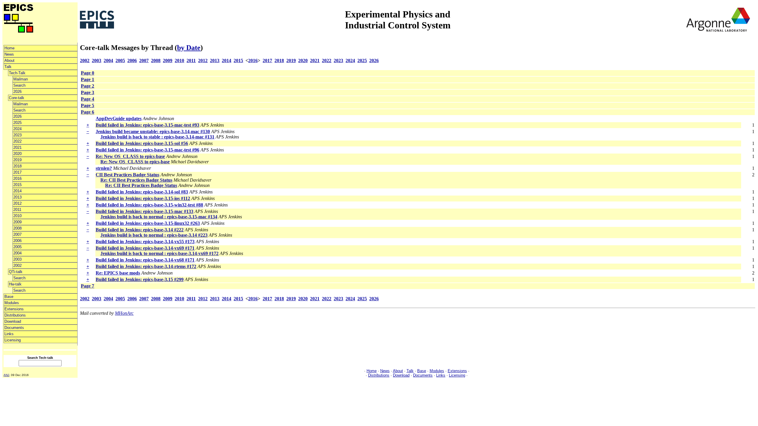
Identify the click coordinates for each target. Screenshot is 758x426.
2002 (17, 265)
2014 (17, 191)
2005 (17, 247)
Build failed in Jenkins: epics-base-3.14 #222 (140, 229)
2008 (17, 228)
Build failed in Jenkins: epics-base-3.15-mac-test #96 (147, 149)
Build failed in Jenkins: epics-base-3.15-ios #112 (143, 198)
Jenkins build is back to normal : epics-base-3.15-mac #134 (158, 216)
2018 (17, 166)
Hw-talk (15, 284)
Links (9, 334)
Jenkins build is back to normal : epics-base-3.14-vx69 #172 (159, 253)
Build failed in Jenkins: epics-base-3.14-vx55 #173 (145, 241)
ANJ (6, 375)
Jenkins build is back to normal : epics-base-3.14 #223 (154, 235)
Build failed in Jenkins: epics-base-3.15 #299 (140, 279)
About (9, 60)
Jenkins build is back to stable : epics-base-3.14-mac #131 (157, 136)
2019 (17, 160)
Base (8, 296)
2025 (17, 122)
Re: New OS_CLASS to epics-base (130, 156)
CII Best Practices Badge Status (127, 174)
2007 (17, 234)
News (9, 54)
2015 (17, 185)
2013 (17, 197)
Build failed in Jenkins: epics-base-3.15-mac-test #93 (147, 125)
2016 (17, 178)
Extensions (14, 309)
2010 (17, 216)
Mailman (20, 79)
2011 (17, 209)
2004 (17, 253)
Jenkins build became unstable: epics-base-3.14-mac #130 (153, 131)
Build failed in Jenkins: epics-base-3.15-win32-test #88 (149, 204)
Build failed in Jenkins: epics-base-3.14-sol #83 (142, 191)
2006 (17, 240)
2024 (17, 129)
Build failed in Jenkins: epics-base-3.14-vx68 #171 (145, 259)
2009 (17, 222)
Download (12, 321)
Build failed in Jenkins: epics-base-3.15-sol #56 (142, 143)
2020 (17, 153)
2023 (17, 135)
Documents (14, 327)
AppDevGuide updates (119, 118)
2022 (17, 141)
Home (9, 48)
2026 (17, 91)
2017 (17, 172)
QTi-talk (16, 272)
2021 (17, 147)
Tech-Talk (17, 73)
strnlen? (104, 168)
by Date (188, 47)
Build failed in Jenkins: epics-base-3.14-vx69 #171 (145, 248)
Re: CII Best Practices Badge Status (136, 180)
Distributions (15, 315)
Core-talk (16, 98)
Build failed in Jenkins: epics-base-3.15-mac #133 (144, 211)
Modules (11, 303)
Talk (8, 66)
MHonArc (124, 313)
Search (19, 85)
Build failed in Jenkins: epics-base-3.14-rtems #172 (146, 266)
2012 (17, 203)
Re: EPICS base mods (118, 272)
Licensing (12, 340)
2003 (17, 259)
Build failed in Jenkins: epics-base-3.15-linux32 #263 (148, 223)
